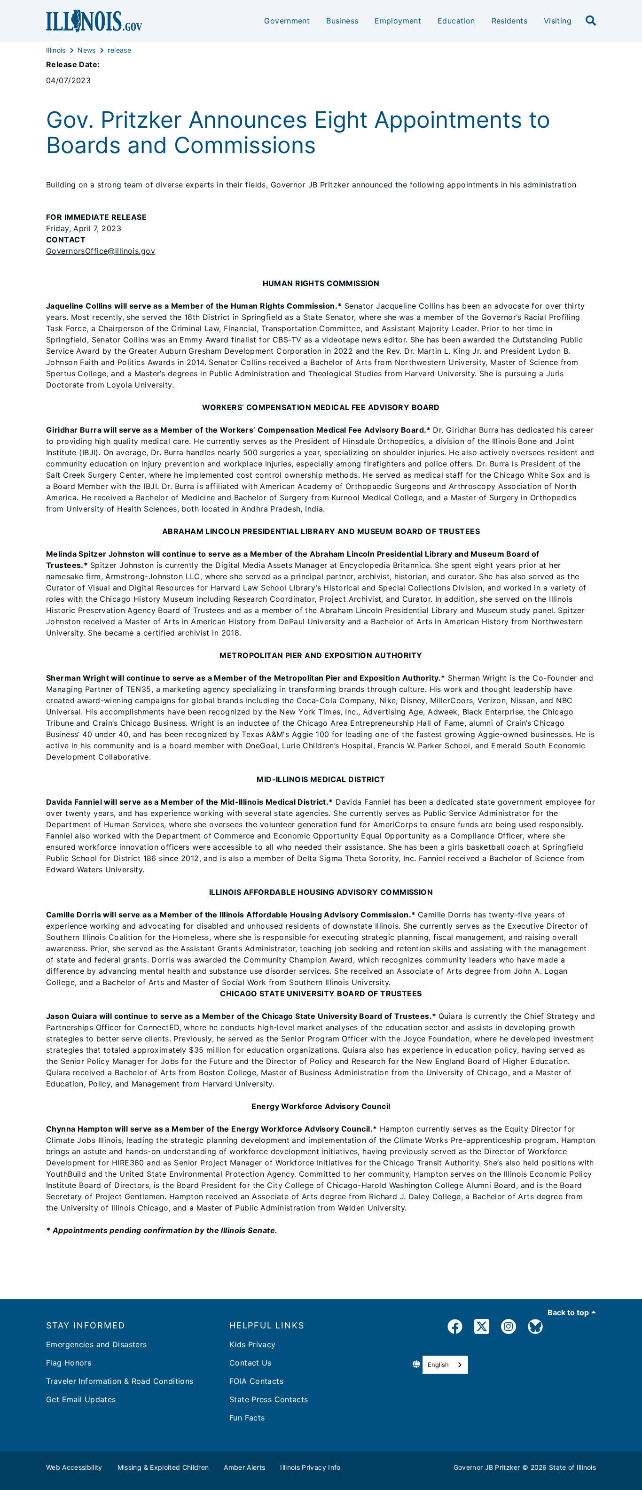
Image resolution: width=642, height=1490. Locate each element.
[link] (454, 1328)
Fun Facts (247, 1417)
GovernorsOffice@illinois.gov (100, 251)
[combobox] (445, 1365)
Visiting (558, 20)
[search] (591, 21)
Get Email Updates (81, 1399)
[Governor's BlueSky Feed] (535, 1328)
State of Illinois (572, 1467)
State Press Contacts (268, 1399)
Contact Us (250, 1362)
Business (342, 20)
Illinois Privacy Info (310, 1467)
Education (456, 20)
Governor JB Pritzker (487, 1467)
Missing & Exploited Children (163, 1467)
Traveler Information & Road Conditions (119, 1381)
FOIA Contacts (256, 1381)
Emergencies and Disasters (96, 1344)
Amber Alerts (244, 1467)
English (438, 1364)
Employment (398, 20)
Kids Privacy (252, 1344)
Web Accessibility (74, 1467)
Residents (509, 20)
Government (287, 20)
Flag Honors (68, 1362)
